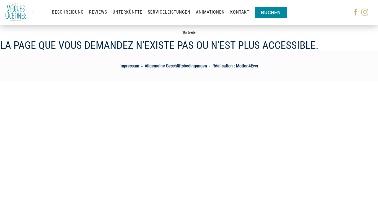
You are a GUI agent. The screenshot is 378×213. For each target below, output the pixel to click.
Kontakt (239, 12)
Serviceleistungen (169, 12)
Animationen (210, 12)
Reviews (98, 12)
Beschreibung (68, 12)
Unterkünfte (127, 12)
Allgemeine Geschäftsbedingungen (176, 66)
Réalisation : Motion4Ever (235, 66)
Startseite (189, 32)
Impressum (129, 66)
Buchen (271, 12)
